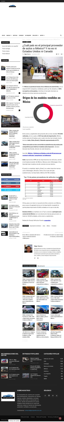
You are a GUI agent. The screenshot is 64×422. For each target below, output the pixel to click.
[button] (61, 35)
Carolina (4, 125)
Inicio (3, 35)
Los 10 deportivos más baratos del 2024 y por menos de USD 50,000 (12, 78)
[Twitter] (56, 395)
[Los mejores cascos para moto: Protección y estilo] (4, 207)
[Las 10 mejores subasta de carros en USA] (3, 97)
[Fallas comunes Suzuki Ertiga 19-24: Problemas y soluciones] (4, 154)
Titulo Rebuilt (6, 53)
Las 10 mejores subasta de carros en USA (35, 375)
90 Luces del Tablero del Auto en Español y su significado (35, 368)
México (29, 41)
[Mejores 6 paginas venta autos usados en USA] (25, 359)
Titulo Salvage (6, 48)
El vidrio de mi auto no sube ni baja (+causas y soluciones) (53, 235)
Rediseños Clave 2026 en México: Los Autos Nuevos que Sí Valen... (14, 226)
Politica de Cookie (25, 417)
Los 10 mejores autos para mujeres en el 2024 (14, 376)
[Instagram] (38, 258)
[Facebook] (35, 258)
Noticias (15, 35)
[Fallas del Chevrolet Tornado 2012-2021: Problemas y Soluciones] (4, 164)
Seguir (17, 183)
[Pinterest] (53, 395)
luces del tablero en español (10, 46)
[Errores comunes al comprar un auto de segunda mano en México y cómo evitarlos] (42, 326)
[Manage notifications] (60, 418)
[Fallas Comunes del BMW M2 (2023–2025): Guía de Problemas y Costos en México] (28, 273)
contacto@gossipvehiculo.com (33, 410)
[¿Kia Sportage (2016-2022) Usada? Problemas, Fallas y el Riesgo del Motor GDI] (57, 326)
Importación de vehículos (35, 225)
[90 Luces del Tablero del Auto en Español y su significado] (25, 367)
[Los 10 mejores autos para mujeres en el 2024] (4, 376)
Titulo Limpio (5, 51)
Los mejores (28, 35)
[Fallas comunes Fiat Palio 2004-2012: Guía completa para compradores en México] (57, 273)
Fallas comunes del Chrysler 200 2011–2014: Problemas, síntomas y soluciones (13, 133)
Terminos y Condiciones (53, 417)
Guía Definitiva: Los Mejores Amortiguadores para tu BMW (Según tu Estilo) (14, 216)
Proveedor (54, 225)
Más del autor (41, 266)
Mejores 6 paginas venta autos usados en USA (35, 360)
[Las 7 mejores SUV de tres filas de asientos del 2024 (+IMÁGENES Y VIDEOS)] (3, 87)
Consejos (21, 35)
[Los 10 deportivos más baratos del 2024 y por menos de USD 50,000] (3, 78)
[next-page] (26, 340)
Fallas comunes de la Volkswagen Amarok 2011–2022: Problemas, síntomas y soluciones (14, 144)
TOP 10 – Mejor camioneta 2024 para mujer (14, 361)
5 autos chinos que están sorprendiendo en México (56, 316)
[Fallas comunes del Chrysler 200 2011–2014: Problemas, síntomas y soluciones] (4, 132)
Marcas (8, 35)
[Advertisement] (32, 21)
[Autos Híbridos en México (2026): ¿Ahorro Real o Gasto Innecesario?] (42, 309)
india (44, 225)
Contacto (3, 1)
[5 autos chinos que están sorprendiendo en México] (57, 309)
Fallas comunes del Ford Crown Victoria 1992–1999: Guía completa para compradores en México (28, 300)
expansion (47, 220)
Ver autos (35, 35)
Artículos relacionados (30, 266)
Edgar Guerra (27, 54)
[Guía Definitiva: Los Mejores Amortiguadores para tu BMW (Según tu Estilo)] (4, 214)
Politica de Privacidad (41, 417)
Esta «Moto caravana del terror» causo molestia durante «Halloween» (31, 236)
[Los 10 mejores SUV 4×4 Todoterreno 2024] (4, 369)
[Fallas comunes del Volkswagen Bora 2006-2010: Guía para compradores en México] (42, 273)
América (28, 39)
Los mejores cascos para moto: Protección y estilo (14, 207)
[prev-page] (23, 340)
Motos (41, 35)
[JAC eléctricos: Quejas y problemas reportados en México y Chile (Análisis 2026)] (28, 326)
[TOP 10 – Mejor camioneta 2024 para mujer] (4, 361)
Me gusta (16, 179)
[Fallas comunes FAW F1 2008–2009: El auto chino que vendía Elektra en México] (42, 290)
